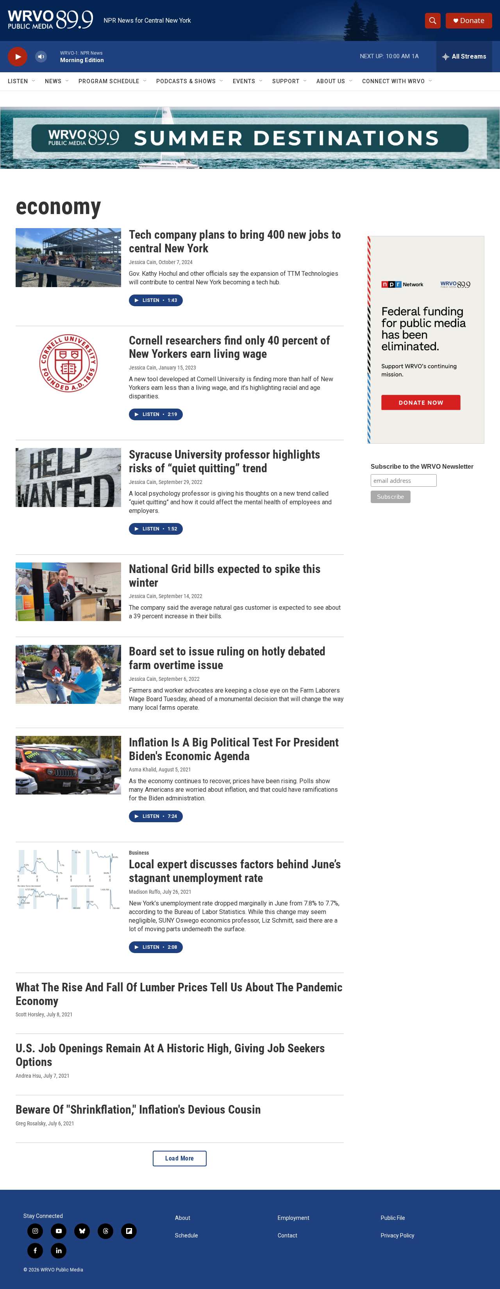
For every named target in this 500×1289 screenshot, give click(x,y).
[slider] (53, 56)
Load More (179, 1158)
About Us (330, 81)
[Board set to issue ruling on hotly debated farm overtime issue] (68, 674)
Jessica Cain (142, 262)
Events (244, 81)
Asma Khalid (142, 769)
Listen (18, 81)
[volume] (41, 57)
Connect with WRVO (393, 81)
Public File (393, 1218)
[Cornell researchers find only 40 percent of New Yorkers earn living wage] (68, 363)
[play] (17, 56)
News (53, 81)
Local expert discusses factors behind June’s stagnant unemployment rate (235, 871)
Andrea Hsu (28, 1076)
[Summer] (250, 138)
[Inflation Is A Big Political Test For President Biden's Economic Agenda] (68, 765)
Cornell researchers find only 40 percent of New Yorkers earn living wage (229, 347)
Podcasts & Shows (186, 81)
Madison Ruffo (144, 892)
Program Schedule (109, 81)
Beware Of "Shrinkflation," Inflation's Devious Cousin (138, 1109)
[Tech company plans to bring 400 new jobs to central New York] (68, 257)
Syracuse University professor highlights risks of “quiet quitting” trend (224, 461)
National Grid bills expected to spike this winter (225, 575)
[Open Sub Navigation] (34, 81)
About (182, 1218)
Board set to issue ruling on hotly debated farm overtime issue (227, 658)
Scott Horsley (30, 1014)
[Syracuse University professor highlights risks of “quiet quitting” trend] (68, 477)
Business (139, 853)
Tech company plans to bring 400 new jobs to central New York (235, 241)
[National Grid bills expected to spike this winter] (68, 591)
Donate (472, 20)
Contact (287, 1236)
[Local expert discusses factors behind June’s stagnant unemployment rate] (68, 879)
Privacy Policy (397, 1236)
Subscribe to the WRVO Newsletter (422, 466)
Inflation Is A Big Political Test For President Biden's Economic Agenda (234, 749)
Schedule (186, 1236)
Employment (293, 1218)
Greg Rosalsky (31, 1123)
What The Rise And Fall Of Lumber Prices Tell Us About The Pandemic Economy (179, 994)
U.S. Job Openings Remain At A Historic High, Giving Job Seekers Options (170, 1055)
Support (286, 81)
